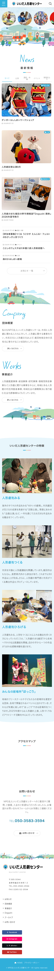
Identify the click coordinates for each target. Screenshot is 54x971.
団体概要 (8, 904)
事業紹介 (8, 908)
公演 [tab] (17, 78)
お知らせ (8, 899)
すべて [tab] (7, 78)
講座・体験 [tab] (27, 78)
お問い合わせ (10, 922)
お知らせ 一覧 (27, 271)
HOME (20, 963)
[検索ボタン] (50, 3)
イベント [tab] (37, 78)
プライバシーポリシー (31, 963)
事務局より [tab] (47, 78)
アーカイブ (9, 917)
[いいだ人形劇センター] (27, 3)
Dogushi (8, 913)
